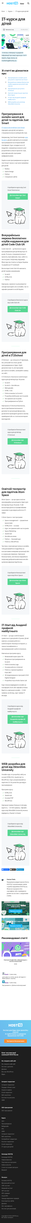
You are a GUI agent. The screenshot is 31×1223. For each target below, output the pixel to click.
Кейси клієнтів (6, 1165)
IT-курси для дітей (7, 1147)
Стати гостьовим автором (10, 1167)
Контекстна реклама (8, 1097)
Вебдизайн (5, 1126)
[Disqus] (15, 991)
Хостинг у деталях (7, 1066)
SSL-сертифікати (7, 1206)
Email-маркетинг (7, 1092)
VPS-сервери (6, 1193)
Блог (22, 3)
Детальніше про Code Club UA (18, 309)
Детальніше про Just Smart (18, 196)
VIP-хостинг (5, 1191)
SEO (3, 1121)
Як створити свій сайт (8, 1064)
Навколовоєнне (7, 1160)
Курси (10, 11)
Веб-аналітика (6, 1095)
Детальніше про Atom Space (17, 581)
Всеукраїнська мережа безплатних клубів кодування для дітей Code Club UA (18, 84)
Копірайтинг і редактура (9, 1139)
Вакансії (4, 1170)
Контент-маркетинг (8, 1141)
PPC (3, 1129)
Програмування (7, 1124)
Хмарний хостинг (7, 1188)
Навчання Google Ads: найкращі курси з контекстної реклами (15, 960)
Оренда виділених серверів (10, 1198)
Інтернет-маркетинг (8, 1085)
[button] (14, 964)
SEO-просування (7, 1110)
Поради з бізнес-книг (8, 1087)
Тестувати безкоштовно (15, 1041)
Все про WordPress (7, 1072)
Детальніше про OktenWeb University (17, 832)
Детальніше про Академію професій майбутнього (17, 719)
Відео (3, 1074)
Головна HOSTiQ (7, 1180)
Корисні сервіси (7, 1090)
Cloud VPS (5, 1196)
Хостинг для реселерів (9, 1209)
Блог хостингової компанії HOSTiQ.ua (10, 1054)
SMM (3, 1100)
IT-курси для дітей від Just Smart (13, 128)
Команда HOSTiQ (7, 1157)
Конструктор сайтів (8, 1201)
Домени (4, 1069)
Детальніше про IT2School (18, 441)
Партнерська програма (9, 1162)
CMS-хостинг (6, 1185)
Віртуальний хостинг (8, 1183)
